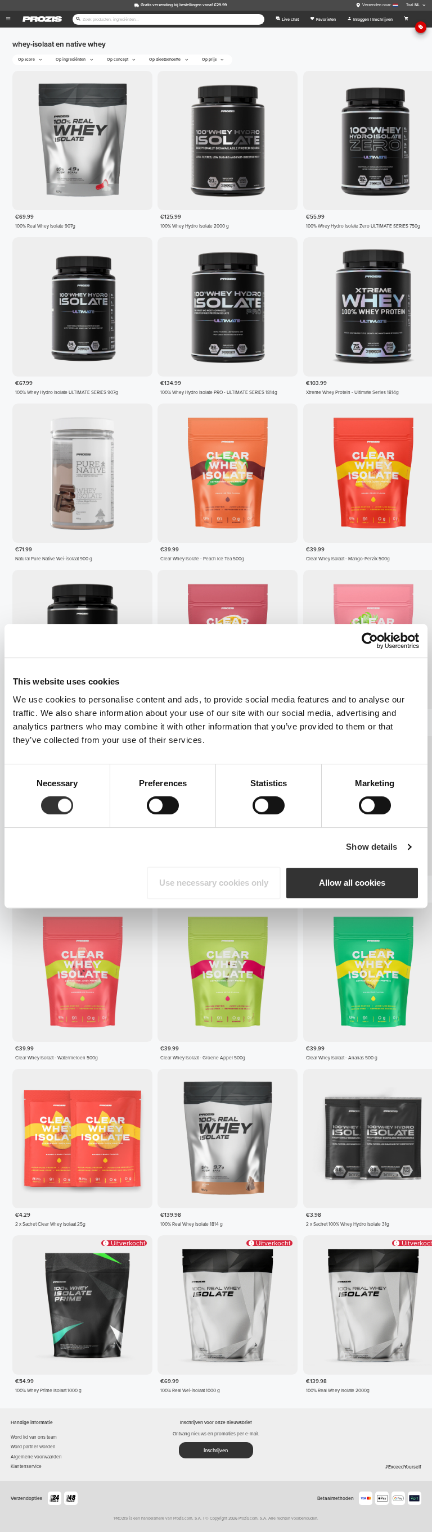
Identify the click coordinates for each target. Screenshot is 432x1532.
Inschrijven (216, 1450)
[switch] (163, 805)
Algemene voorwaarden (36, 1457)
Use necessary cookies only (213, 882)
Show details (371, 846)
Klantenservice (26, 1466)
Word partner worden (33, 1446)
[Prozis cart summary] (407, 19)
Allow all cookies (352, 882)
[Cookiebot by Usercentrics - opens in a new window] (370, 640)
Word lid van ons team (34, 1437)
